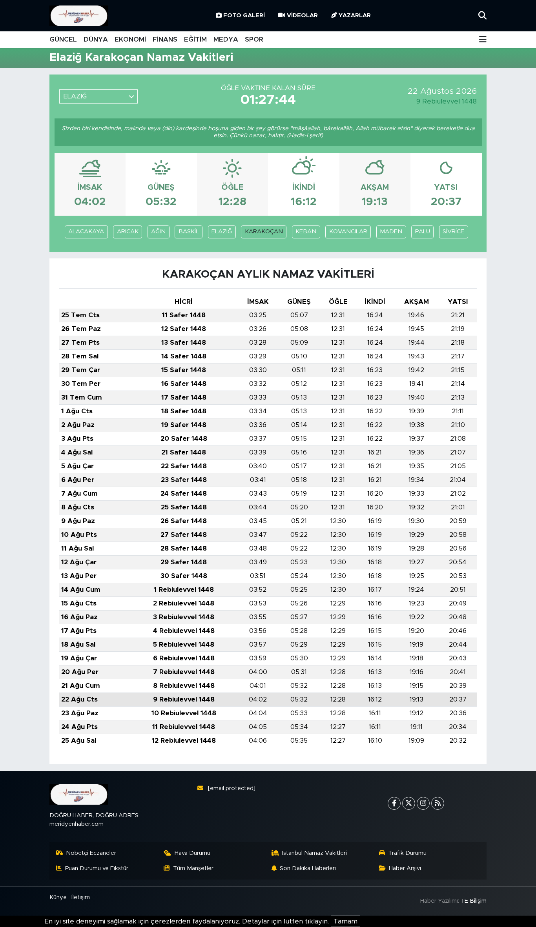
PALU (422, 231)
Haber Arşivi (405, 868)
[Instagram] (423, 803)
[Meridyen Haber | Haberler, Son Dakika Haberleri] (78, 16)
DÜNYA (96, 39)
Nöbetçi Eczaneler (91, 853)
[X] (408, 803)
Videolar (302, 15)
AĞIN (158, 231)
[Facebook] (394, 803)
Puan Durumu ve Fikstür (96, 868)
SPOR (254, 39)
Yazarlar (355, 15)
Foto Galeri (244, 15)
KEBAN (305, 231)
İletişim (80, 897)
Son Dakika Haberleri (308, 868)
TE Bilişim (474, 901)
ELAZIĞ (221, 231)
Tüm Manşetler (193, 868)
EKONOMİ (130, 39)
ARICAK (128, 231)
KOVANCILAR (348, 231)
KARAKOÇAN (264, 231)
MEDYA (225, 39)
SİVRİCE (453, 231)
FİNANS (165, 39)
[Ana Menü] (483, 39)
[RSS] (437, 803)
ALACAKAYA (86, 231)
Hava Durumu (192, 853)
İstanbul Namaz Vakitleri (314, 853)
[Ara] (482, 15)
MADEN (391, 231)
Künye (58, 897)
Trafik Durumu (407, 853)
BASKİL (189, 231)
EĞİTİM (195, 39)
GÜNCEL (63, 39)
